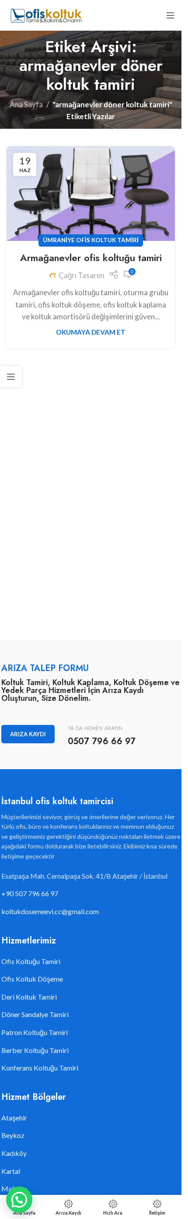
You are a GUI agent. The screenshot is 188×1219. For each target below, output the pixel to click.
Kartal (10, 1171)
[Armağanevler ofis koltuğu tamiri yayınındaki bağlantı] (91, 193)
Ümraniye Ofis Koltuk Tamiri (91, 240)
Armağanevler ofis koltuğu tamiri (91, 258)
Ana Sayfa (26, 104)
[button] (19, 1200)
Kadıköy (14, 1153)
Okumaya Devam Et (90, 332)
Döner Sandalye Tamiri (35, 1014)
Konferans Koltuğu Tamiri (39, 1068)
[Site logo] (46, 14)
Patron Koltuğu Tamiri (34, 1032)
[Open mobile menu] (170, 15)
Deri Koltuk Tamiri (29, 997)
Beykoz (12, 1135)
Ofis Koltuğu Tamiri (30, 961)
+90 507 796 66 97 (29, 893)
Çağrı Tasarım (81, 275)
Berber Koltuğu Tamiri (35, 1050)
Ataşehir (14, 1117)
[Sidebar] (11, 377)
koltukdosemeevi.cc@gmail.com (50, 911)
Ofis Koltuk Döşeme (32, 979)
